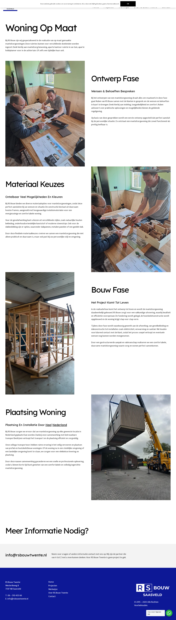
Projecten (52, 585)
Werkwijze (52, 589)
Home (51, 582)
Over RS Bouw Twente (58, 593)
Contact (52, 596)
